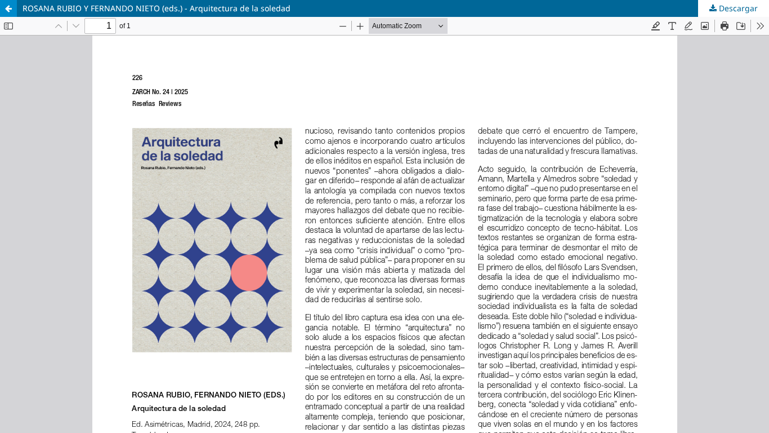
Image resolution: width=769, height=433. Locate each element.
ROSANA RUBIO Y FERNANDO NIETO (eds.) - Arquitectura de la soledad (156, 8)
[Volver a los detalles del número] (8, 8)
